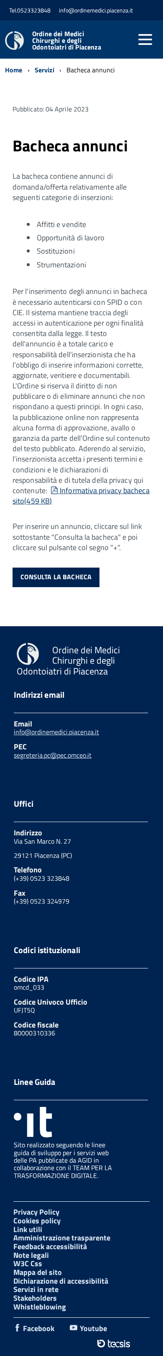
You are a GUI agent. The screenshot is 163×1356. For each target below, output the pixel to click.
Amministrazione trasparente (61, 1237)
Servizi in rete (36, 1289)
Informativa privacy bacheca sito (81, 495)
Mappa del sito (37, 1272)
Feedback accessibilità (50, 1246)
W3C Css (27, 1263)
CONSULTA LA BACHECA (56, 577)
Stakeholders (35, 1298)
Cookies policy (37, 1220)
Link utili (27, 1229)
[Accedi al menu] (145, 39)
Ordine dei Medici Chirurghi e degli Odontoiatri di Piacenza (66, 40)
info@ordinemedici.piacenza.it (56, 732)
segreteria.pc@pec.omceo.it (53, 755)
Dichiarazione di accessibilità (60, 1281)
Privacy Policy (36, 1212)
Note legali (31, 1255)
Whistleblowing (39, 1306)
